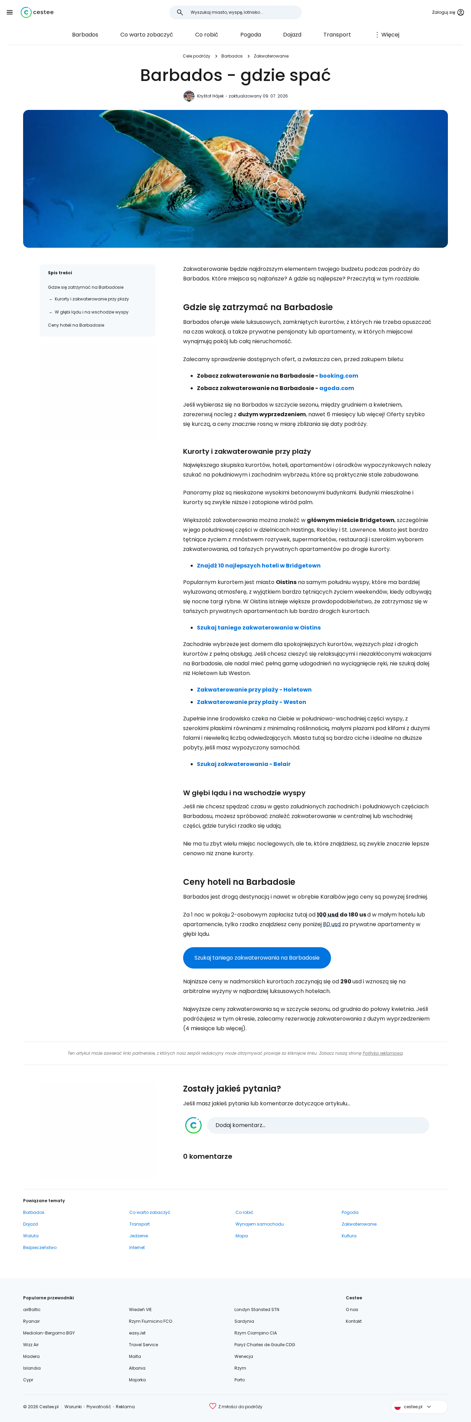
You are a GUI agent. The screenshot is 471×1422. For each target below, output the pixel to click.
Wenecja (243, 1356)
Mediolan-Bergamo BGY (49, 1333)
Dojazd (292, 35)
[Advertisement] (98, 393)
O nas (352, 1309)
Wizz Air (31, 1345)
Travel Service (143, 1345)
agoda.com (336, 388)
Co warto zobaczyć (146, 35)
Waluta (31, 1236)
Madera (31, 1356)
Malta (135, 1356)
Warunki (73, 1407)
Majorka (137, 1380)
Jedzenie (138, 1236)
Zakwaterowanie (271, 56)
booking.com (338, 376)
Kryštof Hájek (210, 96)
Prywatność (99, 1407)
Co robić (206, 35)
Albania (137, 1368)
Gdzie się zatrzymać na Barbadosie (85, 287)
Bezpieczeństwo (40, 1247)
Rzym (240, 1368)
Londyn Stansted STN (256, 1309)
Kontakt (354, 1321)
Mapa (242, 1236)
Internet (137, 1247)
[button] (9, 12)
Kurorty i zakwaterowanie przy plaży (92, 299)
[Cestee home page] (37, 12)
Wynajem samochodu (260, 1224)
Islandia (32, 1368)
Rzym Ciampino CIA (255, 1333)
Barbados (85, 35)
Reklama (125, 1407)
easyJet (137, 1333)
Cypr (28, 1380)
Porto (239, 1380)
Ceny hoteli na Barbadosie (76, 325)
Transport (337, 35)
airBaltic (32, 1309)
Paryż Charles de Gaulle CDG (264, 1345)
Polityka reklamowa (383, 1053)
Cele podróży (196, 56)
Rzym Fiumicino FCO (150, 1321)
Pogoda (250, 35)
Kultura (349, 1236)
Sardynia (244, 1321)
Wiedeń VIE (140, 1309)
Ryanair (31, 1321)
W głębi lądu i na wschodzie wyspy (92, 312)
